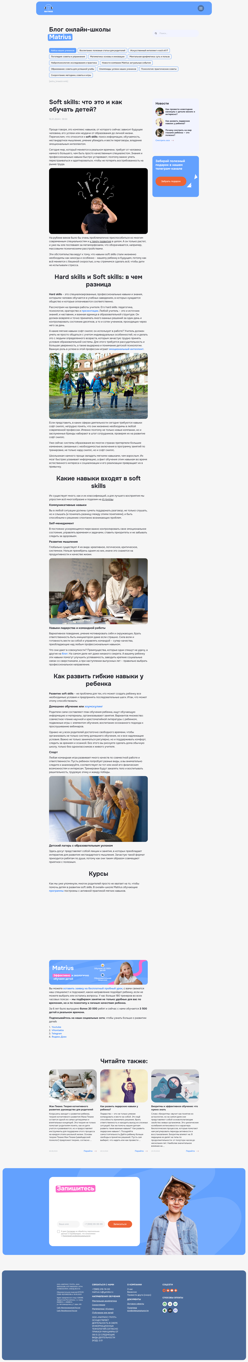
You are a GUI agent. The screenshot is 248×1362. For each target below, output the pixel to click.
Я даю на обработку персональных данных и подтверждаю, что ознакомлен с (80, 1233)
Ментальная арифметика (104, 1301)
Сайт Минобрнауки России (67, 1311)
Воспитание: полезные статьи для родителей (102, 50)
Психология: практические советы (158, 69)
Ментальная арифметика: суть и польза (150, 56)
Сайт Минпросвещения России (68, 1308)
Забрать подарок (171, 181)
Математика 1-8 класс (103, 1308)
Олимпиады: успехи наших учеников (117, 69)
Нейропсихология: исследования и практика (74, 62)
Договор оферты (135, 1303)
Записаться (119, 1224)
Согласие (71, 1231)
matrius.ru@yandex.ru (102, 1292)
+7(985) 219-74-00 (101, 1289)
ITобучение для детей (102, 1312)
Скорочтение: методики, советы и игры (71, 75)
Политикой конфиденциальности (76, 1236)
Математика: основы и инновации (107, 56)
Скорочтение (98, 1304)
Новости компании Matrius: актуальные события (126, 62)
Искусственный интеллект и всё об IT (149, 50)
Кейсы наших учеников (62, 50)
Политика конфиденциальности (138, 1309)
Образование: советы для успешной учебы (72, 69)
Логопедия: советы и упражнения (68, 56)
